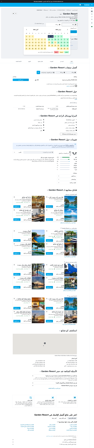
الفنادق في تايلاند (31, 430)
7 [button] (64, 39)
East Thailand (62, 10)
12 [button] (49, 39)
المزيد (76, 99)
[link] (68, 222)
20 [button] (67, 45)
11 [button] (52, 39)
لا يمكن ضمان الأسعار (49, 436)
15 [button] (61, 42)
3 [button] (55, 36)
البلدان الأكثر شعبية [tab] (72, 418)
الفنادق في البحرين (73, 428)
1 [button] (61, 36)
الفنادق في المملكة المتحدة (72, 430)
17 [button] (55, 42)
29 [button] (61, 48)
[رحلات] (91, 23)
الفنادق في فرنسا (30, 428)
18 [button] (52, 42)
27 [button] (67, 48)
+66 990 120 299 (73, 18)
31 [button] (26, 48)
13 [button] (67, 42)
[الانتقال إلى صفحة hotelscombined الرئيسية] (84, 4)
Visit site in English (38, 1)
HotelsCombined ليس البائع (70, 439)
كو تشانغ (46, 10)
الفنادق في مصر (52, 428)
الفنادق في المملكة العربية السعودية (27, 424)
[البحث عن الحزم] (91, 16)
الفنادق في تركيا (74, 426)
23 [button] (58, 45)
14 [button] (64, 42)
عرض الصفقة (49, 206)
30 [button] (58, 48)
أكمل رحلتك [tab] (54, 418)
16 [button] (58, 42)
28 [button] (64, 48)
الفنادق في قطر (52, 424)
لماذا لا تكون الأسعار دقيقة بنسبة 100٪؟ (67, 444)
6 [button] (67, 39)
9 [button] (58, 39)
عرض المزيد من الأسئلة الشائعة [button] (54, 388)
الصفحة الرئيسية (74, 10)
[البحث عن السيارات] (91, 14)
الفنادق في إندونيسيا (51, 426)
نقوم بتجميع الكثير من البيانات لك (69, 442)
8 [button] (61, 39)
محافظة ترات (54, 10)
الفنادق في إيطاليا (52, 430)
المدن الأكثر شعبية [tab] (62, 418)
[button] (1, 1)
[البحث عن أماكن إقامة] (91, 11)
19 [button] (49, 42)
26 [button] (49, 45)
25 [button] (52, 45)
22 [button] (61, 45)
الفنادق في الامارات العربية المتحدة (27, 426)
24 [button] (55, 45)
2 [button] (58, 36)
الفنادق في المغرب (73, 424)
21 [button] (64, 45)
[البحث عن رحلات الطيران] (91, 8)
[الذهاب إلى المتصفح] (91, 19)
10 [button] (55, 39)
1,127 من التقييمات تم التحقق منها (65, 20)
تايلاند (70, 10)
